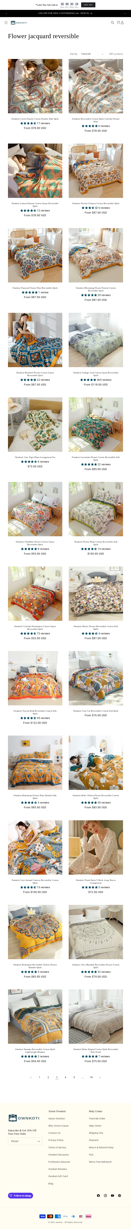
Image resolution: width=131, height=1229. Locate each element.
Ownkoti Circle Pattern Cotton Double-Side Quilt (35, 119)
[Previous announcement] (6, 13)
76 (91, 1077)
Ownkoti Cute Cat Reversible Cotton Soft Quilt (96, 711)
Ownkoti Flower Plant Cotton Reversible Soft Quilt (96, 543)
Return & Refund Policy (101, 1147)
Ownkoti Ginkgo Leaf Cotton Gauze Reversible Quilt (96, 374)
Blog (50, 1183)
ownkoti (59, 1222)
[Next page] (100, 1077)
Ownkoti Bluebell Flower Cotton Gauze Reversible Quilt (35, 374)
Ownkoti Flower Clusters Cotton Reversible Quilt (95, 203)
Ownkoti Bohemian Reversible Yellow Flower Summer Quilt (35, 966)
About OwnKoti (56, 1118)
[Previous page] (31, 1077)
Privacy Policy (55, 1140)
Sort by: (74, 54)
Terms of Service (57, 1147)
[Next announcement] (124, 13)
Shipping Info (96, 1133)
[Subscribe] (38, 1141)
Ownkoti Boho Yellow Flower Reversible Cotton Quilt (96, 796)
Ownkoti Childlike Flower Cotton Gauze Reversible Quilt (35, 543)
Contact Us (54, 1133)
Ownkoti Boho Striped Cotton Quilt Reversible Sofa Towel (95, 1050)
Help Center (95, 1125)
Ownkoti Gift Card (58, 1176)
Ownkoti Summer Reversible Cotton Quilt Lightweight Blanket (35, 1050)
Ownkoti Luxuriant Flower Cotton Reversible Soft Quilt (96, 458)
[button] (6, 22)
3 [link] (57, 1077)
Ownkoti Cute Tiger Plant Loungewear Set (35, 457)
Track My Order (97, 1118)
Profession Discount (59, 1162)
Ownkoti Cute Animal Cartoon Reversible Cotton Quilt (35, 881)
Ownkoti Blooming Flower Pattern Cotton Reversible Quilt (96, 289)
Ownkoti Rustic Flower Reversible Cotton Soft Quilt (96, 627)
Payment (94, 1140)
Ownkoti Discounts (58, 1154)
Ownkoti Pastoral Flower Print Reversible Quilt (35, 288)
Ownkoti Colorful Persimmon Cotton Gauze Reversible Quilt (35, 627)
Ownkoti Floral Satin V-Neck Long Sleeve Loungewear (96, 881)
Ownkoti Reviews (57, 1169)
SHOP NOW (88, 5)
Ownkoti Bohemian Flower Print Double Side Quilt (35, 796)
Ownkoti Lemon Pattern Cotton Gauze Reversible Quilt (35, 204)
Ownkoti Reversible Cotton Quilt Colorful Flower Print (95, 120)
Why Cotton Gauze (58, 1125)
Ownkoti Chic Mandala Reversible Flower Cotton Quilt (95, 966)
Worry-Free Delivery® (100, 1162)
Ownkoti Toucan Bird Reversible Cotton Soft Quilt (35, 712)
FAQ (91, 1154)
